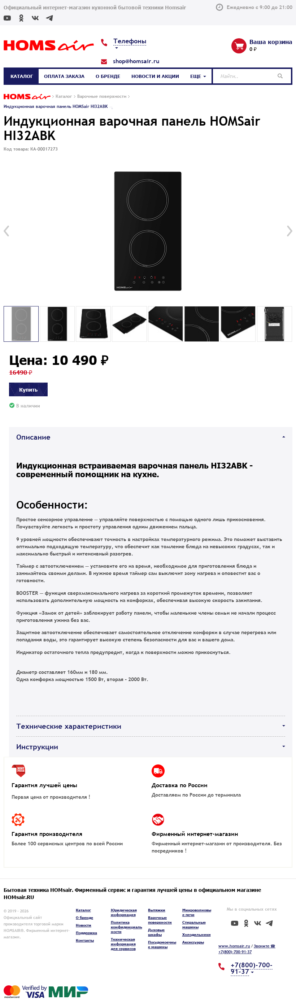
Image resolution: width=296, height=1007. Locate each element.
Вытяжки (156, 910)
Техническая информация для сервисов (123, 944)
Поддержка (86, 932)
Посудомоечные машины (162, 944)
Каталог (21, 76)
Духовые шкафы (156, 932)
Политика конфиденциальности (126, 927)
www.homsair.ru (234, 946)
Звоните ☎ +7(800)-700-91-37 (246, 949)
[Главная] (27, 97)
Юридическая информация (124, 912)
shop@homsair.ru (136, 61)
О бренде (108, 76)
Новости (83, 925)
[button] (6, 231)
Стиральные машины (194, 924)
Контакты (85, 940)
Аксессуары (193, 942)
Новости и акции (155, 76)
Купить (28, 389)
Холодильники (196, 934)
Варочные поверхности (160, 919)
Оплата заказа (64, 76)
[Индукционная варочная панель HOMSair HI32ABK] (148, 231)
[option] (148, 231)
